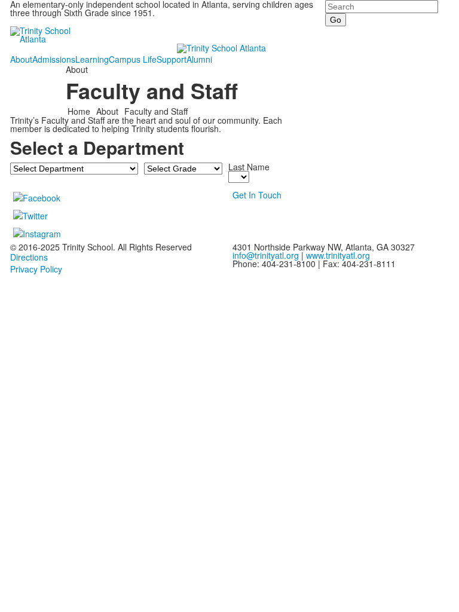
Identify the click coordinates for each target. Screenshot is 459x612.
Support (171, 59)
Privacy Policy (36, 269)
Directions (29, 257)
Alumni (199, 59)
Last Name (249, 167)
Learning (92, 59)
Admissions (53, 59)
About (21, 59)
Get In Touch (256, 195)
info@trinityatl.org (265, 255)
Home (80, 111)
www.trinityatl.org (338, 255)
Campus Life (133, 59)
